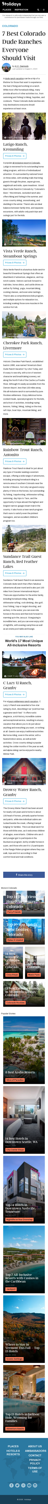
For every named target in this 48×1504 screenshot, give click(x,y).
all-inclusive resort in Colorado (26, 163)
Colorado (10, 26)
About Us (35, 1446)
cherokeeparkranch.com (16, 336)
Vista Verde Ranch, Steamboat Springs (20, 254)
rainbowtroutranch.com (16, 443)
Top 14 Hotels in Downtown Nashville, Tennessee (20, 1208)
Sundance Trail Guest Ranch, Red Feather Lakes (22, 561)
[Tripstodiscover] (23, 1486)
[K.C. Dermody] (6, 67)
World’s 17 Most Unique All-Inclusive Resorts (24, 643)
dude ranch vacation (14, 78)
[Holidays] (29, 1486)
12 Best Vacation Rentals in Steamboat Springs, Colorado (22, 991)
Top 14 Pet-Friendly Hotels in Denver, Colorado (23, 901)
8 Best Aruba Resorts (20, 1072)
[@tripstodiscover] (17, 1486)
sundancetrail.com (14, 550)
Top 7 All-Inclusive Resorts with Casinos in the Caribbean (21, 1278)
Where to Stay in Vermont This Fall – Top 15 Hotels (22, 1348)
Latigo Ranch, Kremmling (15, 147)
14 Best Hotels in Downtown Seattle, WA (21, 1140)
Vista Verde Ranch (36, 244)
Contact (35, 1455)
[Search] (38, 10)
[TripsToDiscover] (11, 1486)
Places (13, 1446)
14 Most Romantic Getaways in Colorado (12, 960)
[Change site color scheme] (44, 10)
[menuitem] (8, 9)
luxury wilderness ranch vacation (23, 701)
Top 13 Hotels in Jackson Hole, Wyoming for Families (22, 1417)
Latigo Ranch (31, 137)
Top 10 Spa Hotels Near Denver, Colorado (21, 929)
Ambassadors (35, 1450)
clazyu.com (32, 676)
